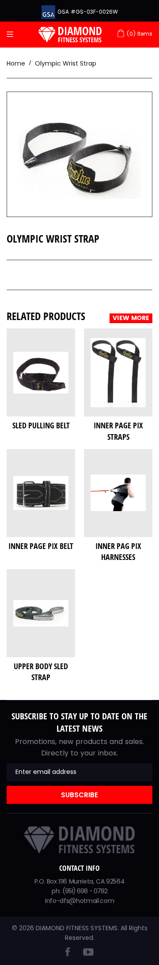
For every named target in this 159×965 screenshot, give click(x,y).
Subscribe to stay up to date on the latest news (79, 722)
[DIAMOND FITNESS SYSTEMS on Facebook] (67, 954)
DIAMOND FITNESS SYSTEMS (76, 928)
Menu (12, 34)
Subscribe (79, 794)
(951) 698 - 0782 (85, 891)
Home (16, 63)
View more (131, 318)
